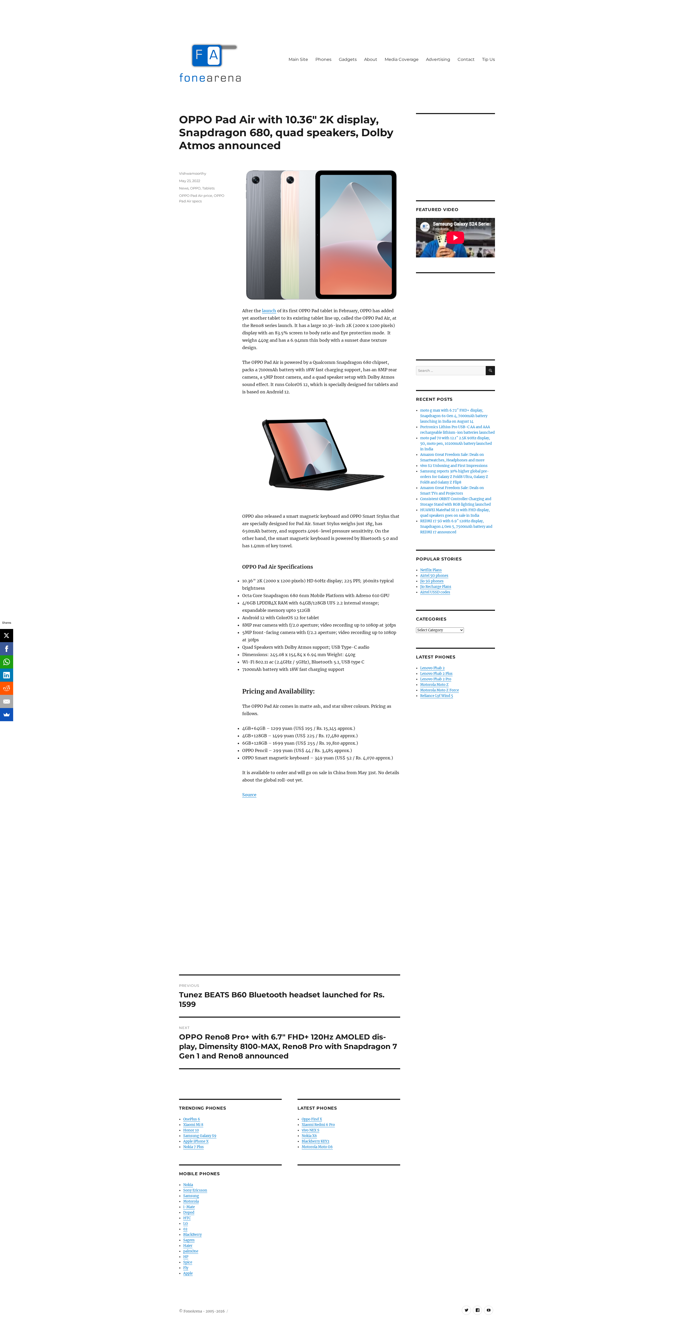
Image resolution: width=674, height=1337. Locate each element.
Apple (188, 1273)
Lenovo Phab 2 (432, 668)
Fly (185, 1268)
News (184, 188)
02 (185, 1229)
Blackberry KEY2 (315, 1141)
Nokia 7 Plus (193, 1147)
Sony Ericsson (195, 1190)
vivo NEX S (310, 1130)
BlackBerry (192, 1234)
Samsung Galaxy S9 (199, 1136)
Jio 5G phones (432, 581)
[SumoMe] (6, 714)
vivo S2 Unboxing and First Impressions (454, 465)
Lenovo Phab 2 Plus (436, 673)
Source (249, 794)
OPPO (195, 188)
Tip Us (488, 59)
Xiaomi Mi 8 (193, 1125)
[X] (6, 635)
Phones (323, 59)
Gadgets (348, 59)
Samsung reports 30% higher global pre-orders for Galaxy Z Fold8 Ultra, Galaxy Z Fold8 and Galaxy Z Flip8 (454, 477)
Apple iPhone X (196, 1141)
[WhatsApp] (6, 661)
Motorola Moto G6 (317, 1147)
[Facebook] (6, 648)
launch (269, 310)
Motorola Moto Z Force (439, 690)
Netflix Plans (431, 570)
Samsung (191, 1196)
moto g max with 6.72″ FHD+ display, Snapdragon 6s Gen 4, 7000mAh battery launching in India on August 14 (453, 416)
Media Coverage (402, 59)
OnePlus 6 (191, 1119)
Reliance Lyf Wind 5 (436, 696)
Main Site (298, 59)
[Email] (6, 701)
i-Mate (189, 1207)
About (370, 59)
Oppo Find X (312, 1119)
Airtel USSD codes (435, 592)
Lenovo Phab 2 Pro (435, 679)
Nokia (188, 1185)
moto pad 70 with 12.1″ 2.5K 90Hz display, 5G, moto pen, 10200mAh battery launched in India (456, 443)
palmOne (190, 1251)
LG (185, 1223)
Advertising (438, 59)
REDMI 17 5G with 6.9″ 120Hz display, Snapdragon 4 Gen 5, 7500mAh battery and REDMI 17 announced (456, 526)
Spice (187, 1262)
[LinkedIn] (6, 675)
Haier (187, 1245)
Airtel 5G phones (434, 575)
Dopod (188, 1212)
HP (185, 1257)
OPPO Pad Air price (195, 195)
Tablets (208, 188)
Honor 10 (191, 1130)
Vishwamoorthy (192, 173)
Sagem (189, 1240)
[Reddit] (6, 688)
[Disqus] (289, 901)
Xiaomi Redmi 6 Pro (318, 1125)
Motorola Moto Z (434, 684)
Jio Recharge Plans (435, 586)
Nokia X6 (309, 1136)
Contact (466, 59)
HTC (187, 1218)
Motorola (191, 1201)
